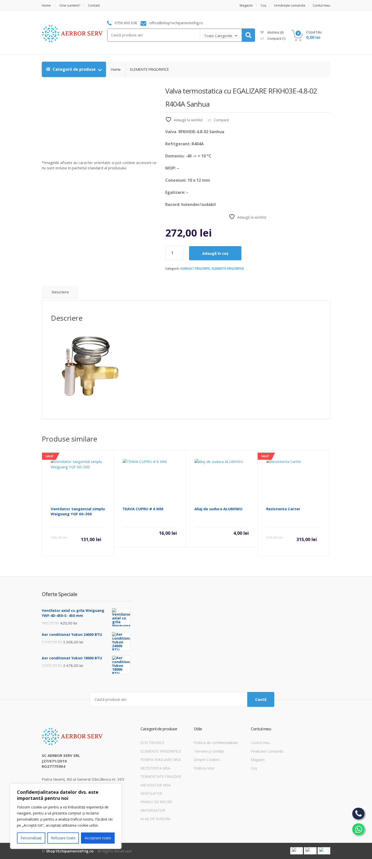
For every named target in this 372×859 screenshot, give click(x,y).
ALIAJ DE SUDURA (155, 818)
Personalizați (31, 837)
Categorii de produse (74, 69)
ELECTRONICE (152, 742)
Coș (263, 5)
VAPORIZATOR (152, 810)
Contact (94, 5)
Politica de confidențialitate (216, 742)
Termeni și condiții (209, 751)
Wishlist (274, 32)
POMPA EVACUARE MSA (160, 759)
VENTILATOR (151, 793)
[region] (65, 816)
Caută (260, 699)
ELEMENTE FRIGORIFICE (228, 268)
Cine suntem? (69, 5)
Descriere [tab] (60, 291)
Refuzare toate (63, 837)
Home (46, 5)
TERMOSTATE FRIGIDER (160, 776)
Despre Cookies (207, 759)
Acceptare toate (98, 837)
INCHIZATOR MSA (155, 785)
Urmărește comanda (289, 5)
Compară (275, 38)
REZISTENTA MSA (155, 768)
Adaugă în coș (215, 253)
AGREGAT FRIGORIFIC (195, 268)
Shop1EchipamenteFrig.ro (70, 850)
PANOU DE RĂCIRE (156, 801)
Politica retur (204, 768)
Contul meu (321, 5)
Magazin (246, 5)
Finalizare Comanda (267, 751)
